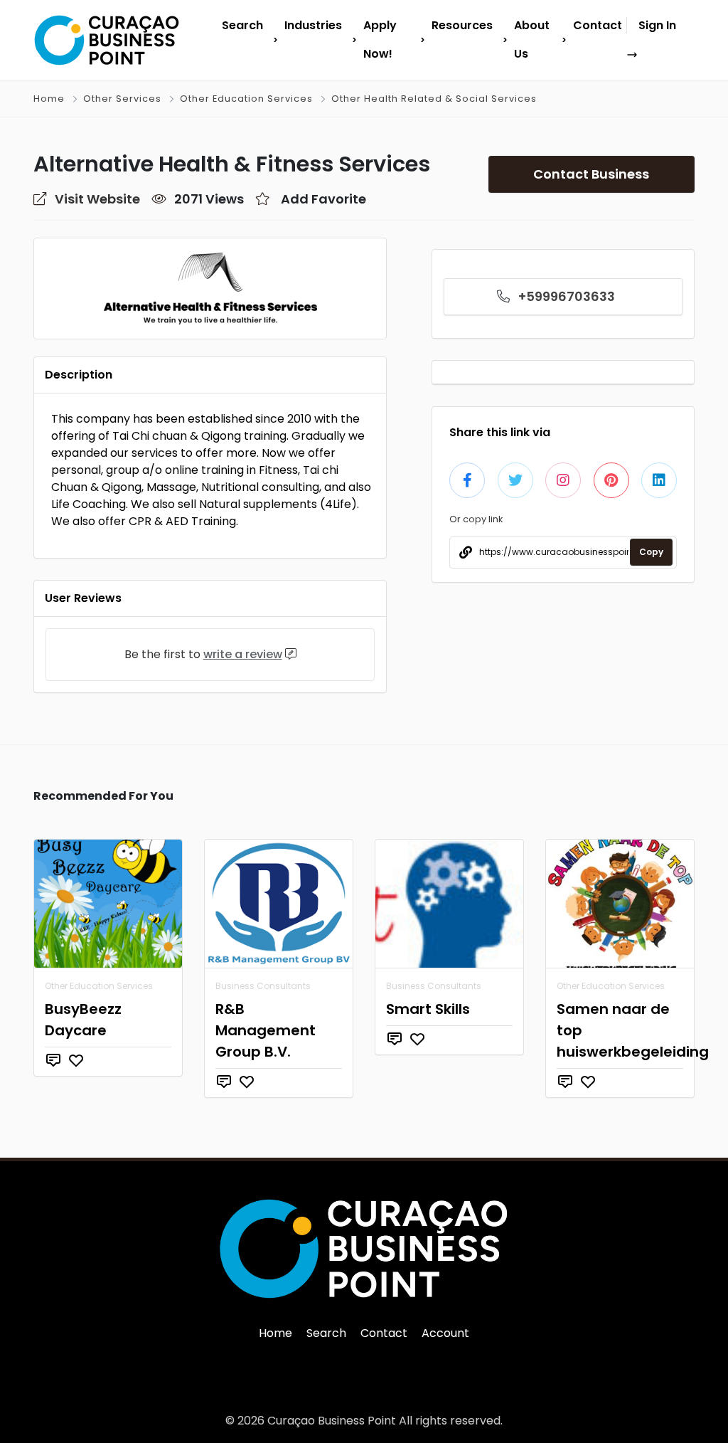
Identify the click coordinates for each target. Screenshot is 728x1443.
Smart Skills (428, 1009)
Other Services (122, 98)
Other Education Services (246, 98)
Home (49, 98)
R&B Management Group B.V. (265, 1030)
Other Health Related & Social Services (434, 98)
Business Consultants (263, 986)
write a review (242, 654)
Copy (651, 552)
